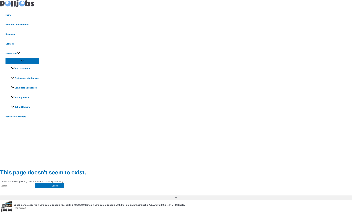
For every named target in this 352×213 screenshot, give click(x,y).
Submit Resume (22, 107)
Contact (10, 43)
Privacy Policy (22, 97)
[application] (18, 53)
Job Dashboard (22, 68)
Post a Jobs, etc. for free (27, 78)
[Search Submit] (40, 185)
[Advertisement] (85, 144)
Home (8, 15)
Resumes (10, 34)
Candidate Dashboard (26, 87)
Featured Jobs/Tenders (17, 24)
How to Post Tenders (16, 116)
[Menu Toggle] (22, 60)
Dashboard (11, 53)
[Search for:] (23, 185)
